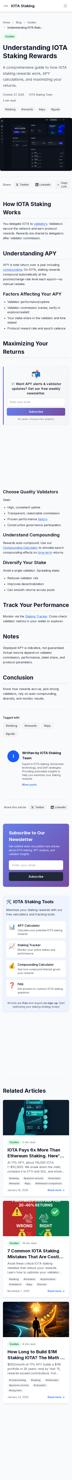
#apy (42, 109)
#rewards (27, 109)
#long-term (15, 1390)
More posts (29, 784)
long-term (45, 552)
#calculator (54, 1178)
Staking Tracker (36, 616)
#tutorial (41, 1284)
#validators (15, 1284)
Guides (32, 22)
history (43, 519)
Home (6, 22)
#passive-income (33, 1178)
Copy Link (64, 184)
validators (40, 224)
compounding (12, 269)
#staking (10, 109)
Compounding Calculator (20, 547)
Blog (19, 22)
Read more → (56, 1190)
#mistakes (29, 1279)
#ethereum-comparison (48, 1183)
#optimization (47, 1279)
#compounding (17, 1380)
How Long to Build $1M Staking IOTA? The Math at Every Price (36, 1357)
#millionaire (52, 1380)
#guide (55, 109)
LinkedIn (45, 184)
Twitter (24, 184)
